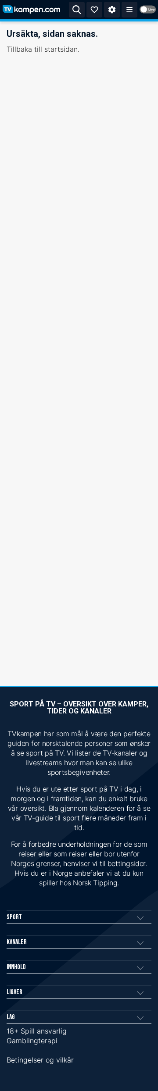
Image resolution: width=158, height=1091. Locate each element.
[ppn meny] (129, 10)
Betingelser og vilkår (40, 1059)
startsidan (61, 49)
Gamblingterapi (32, 1040)
